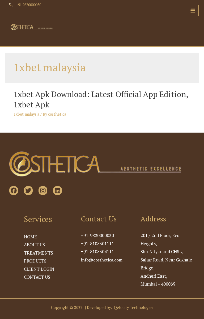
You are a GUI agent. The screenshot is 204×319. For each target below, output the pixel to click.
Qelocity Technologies (133, 307)
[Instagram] (43, 190)
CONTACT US (37, 277)
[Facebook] (13, 190)
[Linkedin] (57, 190)
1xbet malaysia (26, 114)
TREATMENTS (38, 253)
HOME (30, 237)
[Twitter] (28, 190)
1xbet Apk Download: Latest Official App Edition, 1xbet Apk (101, 99)
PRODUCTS (35, 261)
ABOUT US (34, 245)
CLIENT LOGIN (39, 269)
